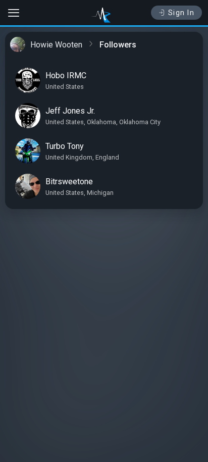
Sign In (181, 13)
